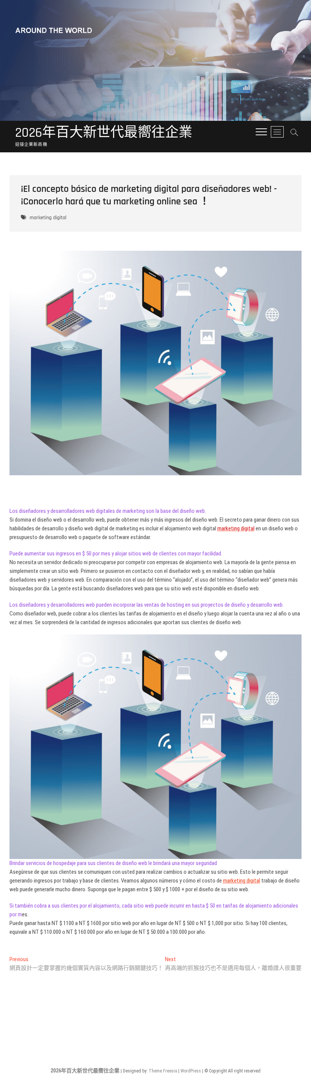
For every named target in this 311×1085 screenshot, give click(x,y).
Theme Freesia (163, 1071)
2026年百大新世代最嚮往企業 (103, 133)
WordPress (191, 1071)
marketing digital (48, 217)
